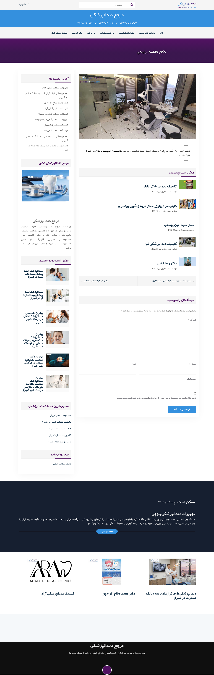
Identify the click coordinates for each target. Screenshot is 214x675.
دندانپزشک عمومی (147, 33)
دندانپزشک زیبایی (126, 33)
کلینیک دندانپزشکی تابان (160, 186)
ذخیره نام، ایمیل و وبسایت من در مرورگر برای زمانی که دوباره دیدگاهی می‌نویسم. (156, 398)
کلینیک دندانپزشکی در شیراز (56, 421)
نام (134, 364)
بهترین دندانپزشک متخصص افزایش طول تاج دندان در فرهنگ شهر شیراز (33, 384)
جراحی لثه (91, 33)
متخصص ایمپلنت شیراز (59, 428)
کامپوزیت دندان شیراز (60, 435)
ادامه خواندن (107, 531)
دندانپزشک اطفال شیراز (59, 441)
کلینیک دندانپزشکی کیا (161, 243)
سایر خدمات (77, 33)
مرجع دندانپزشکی (107, 14)
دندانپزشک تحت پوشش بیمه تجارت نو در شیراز (48, 148)
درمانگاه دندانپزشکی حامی (55, 131)
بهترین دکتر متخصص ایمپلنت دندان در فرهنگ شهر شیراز (33, 361)
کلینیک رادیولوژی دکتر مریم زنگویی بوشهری (147, 205)
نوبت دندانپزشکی (62, 463)
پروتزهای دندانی (107, 33)
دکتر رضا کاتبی (167, 263)
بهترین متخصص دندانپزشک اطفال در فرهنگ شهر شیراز (33, 317)
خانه (161, 33)
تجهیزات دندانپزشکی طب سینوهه (51, 120)
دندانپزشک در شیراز (60, 415)
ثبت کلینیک (23, 4)
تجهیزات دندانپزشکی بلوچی (54, 88)
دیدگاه (192, 320)
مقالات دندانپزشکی (59, 33)
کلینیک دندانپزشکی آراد (56, 108)
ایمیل (192, 364)
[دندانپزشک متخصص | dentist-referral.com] (187, 6)
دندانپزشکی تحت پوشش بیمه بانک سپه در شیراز (47, 138)
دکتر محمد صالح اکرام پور (56, 103)
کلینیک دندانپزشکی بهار (56, 125)
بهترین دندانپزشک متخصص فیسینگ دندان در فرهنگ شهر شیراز (33, 340)
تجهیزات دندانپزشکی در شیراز (53, 114)
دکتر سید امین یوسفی (179, 224)
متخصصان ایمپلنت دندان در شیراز (104, 150)
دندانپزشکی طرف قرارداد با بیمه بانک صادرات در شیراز (45, 95)
